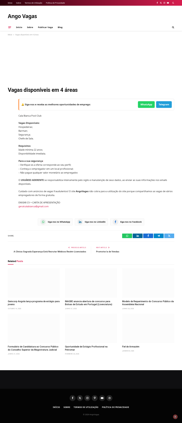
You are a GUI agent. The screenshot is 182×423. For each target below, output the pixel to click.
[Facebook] (11, 108)
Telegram (164, 104)
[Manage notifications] (175, 416)
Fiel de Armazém (130, 346)
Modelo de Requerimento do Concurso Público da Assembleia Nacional (148, 303)
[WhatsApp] (11, 137)
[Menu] (9, 27)
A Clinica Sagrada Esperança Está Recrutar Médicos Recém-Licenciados (50, 251)
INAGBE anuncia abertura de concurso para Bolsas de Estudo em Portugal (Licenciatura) (88, 303)
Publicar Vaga (45, 27)
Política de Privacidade (55, 3)
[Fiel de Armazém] (148, 328)
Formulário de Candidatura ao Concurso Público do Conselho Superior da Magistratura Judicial (33, 348)
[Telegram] (11, 130)
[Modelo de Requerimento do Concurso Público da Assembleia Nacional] (148, 283)
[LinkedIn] (11, 123)
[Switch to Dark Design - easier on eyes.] (173, 3)
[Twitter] (11, 115)
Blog (60, 27)
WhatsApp (146, 104)
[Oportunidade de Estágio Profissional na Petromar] (91, 328)
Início (10, 3)
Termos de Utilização (33, 3)
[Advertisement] (91, 61)
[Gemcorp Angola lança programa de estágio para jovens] (34, 283)
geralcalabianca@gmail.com (33, 206)
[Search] (172, 27)
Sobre (18, 3)
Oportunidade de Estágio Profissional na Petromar (86, 348)
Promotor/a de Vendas (107, 251)
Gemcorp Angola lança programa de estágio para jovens (34, 303)
